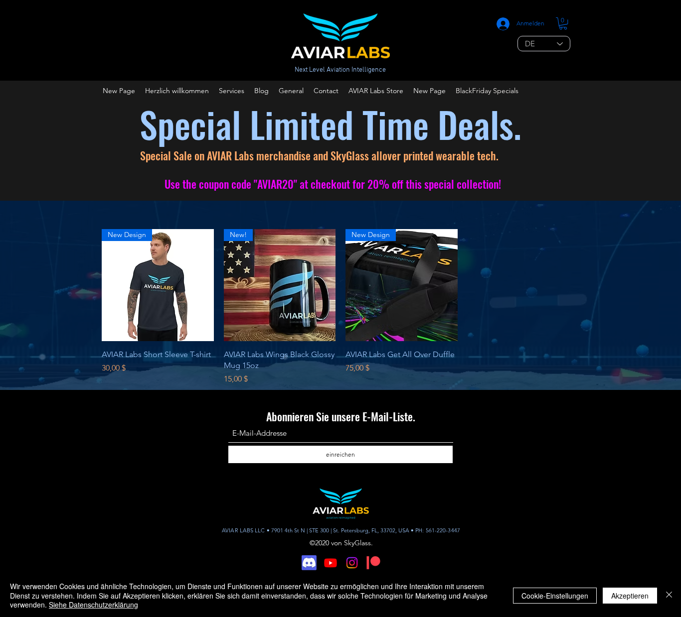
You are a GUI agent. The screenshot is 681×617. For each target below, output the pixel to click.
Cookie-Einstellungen (554, 596)
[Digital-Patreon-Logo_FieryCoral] (373, 562)
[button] (563, 23)
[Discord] (309, 562)
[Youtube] (330, 562)
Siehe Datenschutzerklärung (93, 605)
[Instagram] (351, 562)
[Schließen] (669, 595)
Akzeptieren (630, 596)
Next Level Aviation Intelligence (340, 70)
